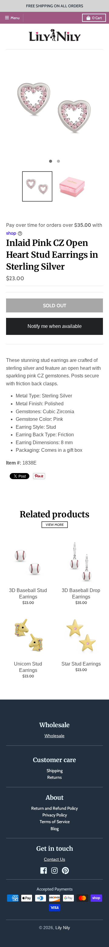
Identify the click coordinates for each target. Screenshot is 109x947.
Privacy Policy (54, 815)
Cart (97, 17)
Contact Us (54, 859)
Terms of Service (55, 821)
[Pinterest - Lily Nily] (65, 870)
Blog (55, 828)
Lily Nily (62, 927)
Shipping (55, 770)
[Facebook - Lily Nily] (43, 870)
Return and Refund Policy (54, 808)
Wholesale (54, 735)
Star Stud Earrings (81, 663)
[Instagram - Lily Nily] (54, 870)
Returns (54, 777)
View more (55, 525)
